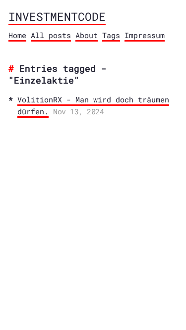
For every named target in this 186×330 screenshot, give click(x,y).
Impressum (144, 35)
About (86, 35)
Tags (111, 35)
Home (17, 35)
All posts (51, 35)
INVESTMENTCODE (57, 16)
